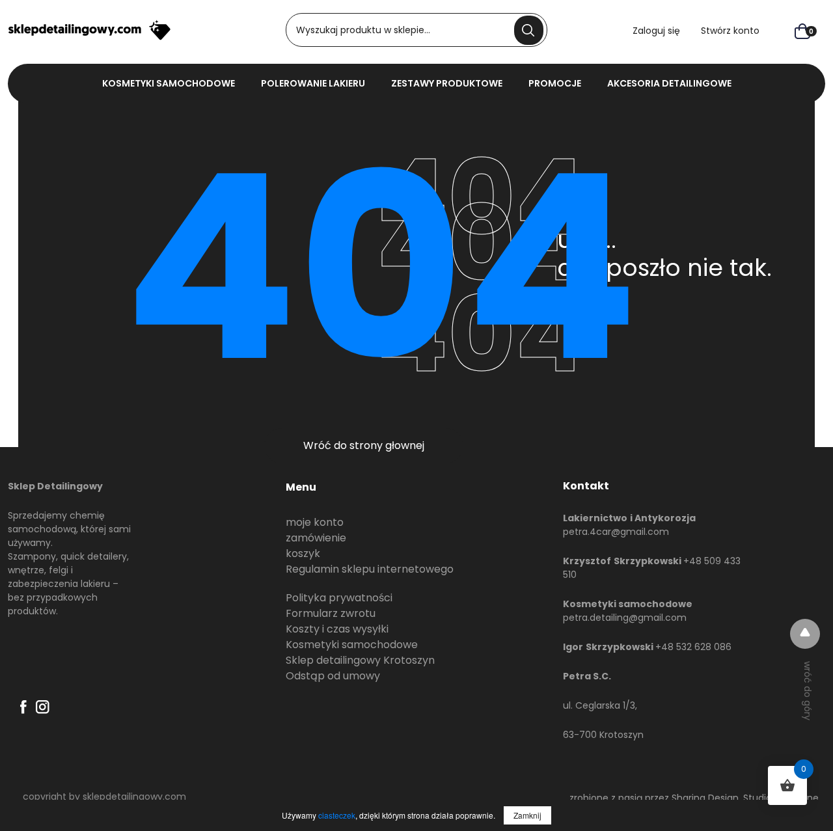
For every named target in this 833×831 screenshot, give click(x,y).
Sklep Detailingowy (55, 486)
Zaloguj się (656, 30)
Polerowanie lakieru (313, 83)
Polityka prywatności (339, 597)
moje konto (315, 522)
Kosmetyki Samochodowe (168, 83)
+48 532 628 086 (693, 646)
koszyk (303, 553)
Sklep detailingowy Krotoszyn (360, 660)
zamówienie (316, 537)
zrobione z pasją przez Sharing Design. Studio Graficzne (694, 797)
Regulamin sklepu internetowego (370, 569)
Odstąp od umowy (333, 675)
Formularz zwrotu (331, 613)
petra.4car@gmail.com (616, 531)
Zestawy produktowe (446, 83)
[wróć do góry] (805, 634)
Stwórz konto (730, 30)
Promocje (554, 83)
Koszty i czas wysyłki (337, 628)
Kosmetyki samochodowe (352, 644)
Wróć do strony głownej (363, 445)
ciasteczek (336, 815)
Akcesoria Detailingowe (669, 83)
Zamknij (527, 815)
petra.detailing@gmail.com (625, 617)
